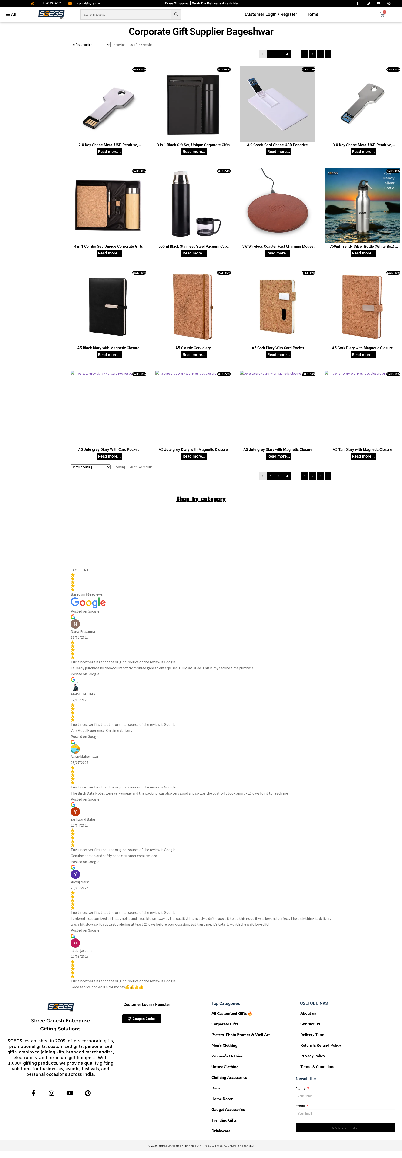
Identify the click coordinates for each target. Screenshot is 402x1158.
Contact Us (310, 1024)
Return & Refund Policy (320, 1045)
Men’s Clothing (224, 1045)
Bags (215, 1087)
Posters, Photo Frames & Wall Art (240, 1034)
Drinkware (220, 1130)
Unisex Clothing (224, 1066)
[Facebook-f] (33, 1093)
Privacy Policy (312, 1056)
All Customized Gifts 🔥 (231, 1013)
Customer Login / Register (271, 14)
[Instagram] (51, 1093)
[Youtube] (69, 1093)
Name (301, 1088)
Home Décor (222, 1098)
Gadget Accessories (228, 1109)
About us (308, 1013)
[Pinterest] (87, 1093)
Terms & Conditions (317, 1066)
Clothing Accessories (229, 1077)
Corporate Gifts (224, 1023)
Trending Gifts (224, 1120)
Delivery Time (312, 1034)
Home (312, 14)
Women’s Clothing (227, 1055)
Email (301, 1106)
